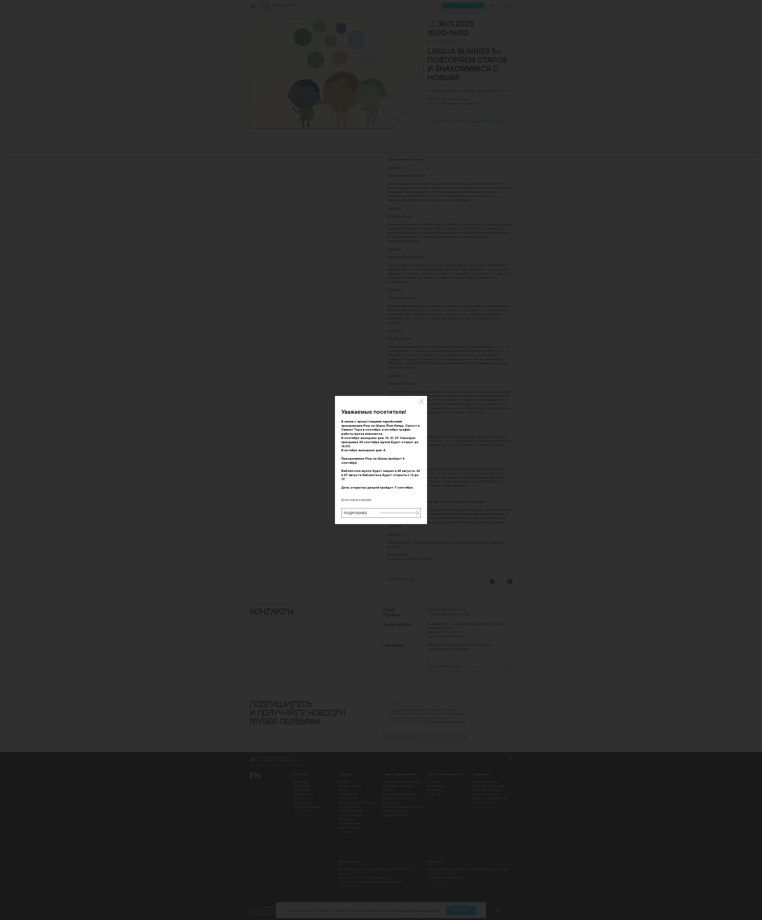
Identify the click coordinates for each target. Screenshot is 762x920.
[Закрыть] (421, 401)
